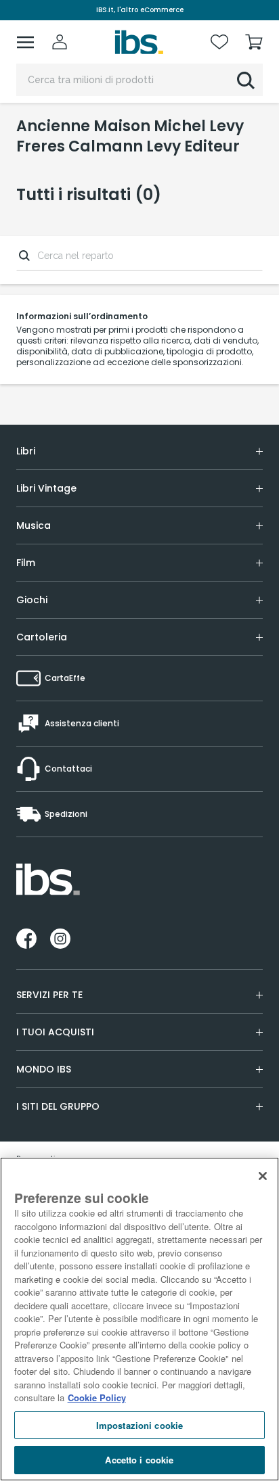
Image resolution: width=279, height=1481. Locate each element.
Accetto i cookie (139, 1459)
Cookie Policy (97, 1397)
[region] (139, 1319)
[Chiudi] (263, 1176)
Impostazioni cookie (139, 1425)
